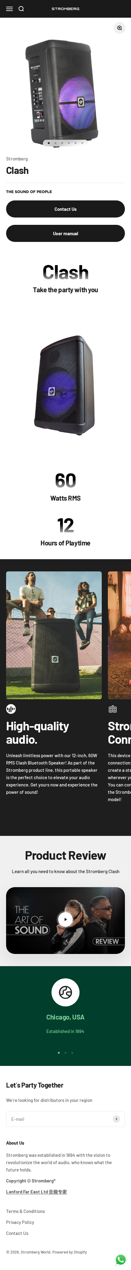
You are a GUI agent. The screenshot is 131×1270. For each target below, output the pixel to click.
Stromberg (17, 158)
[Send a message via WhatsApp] (121, 1260)
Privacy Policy (20, 1222)
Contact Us (66, 209)
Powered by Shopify (69, 1252)
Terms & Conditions (25, 1211)
